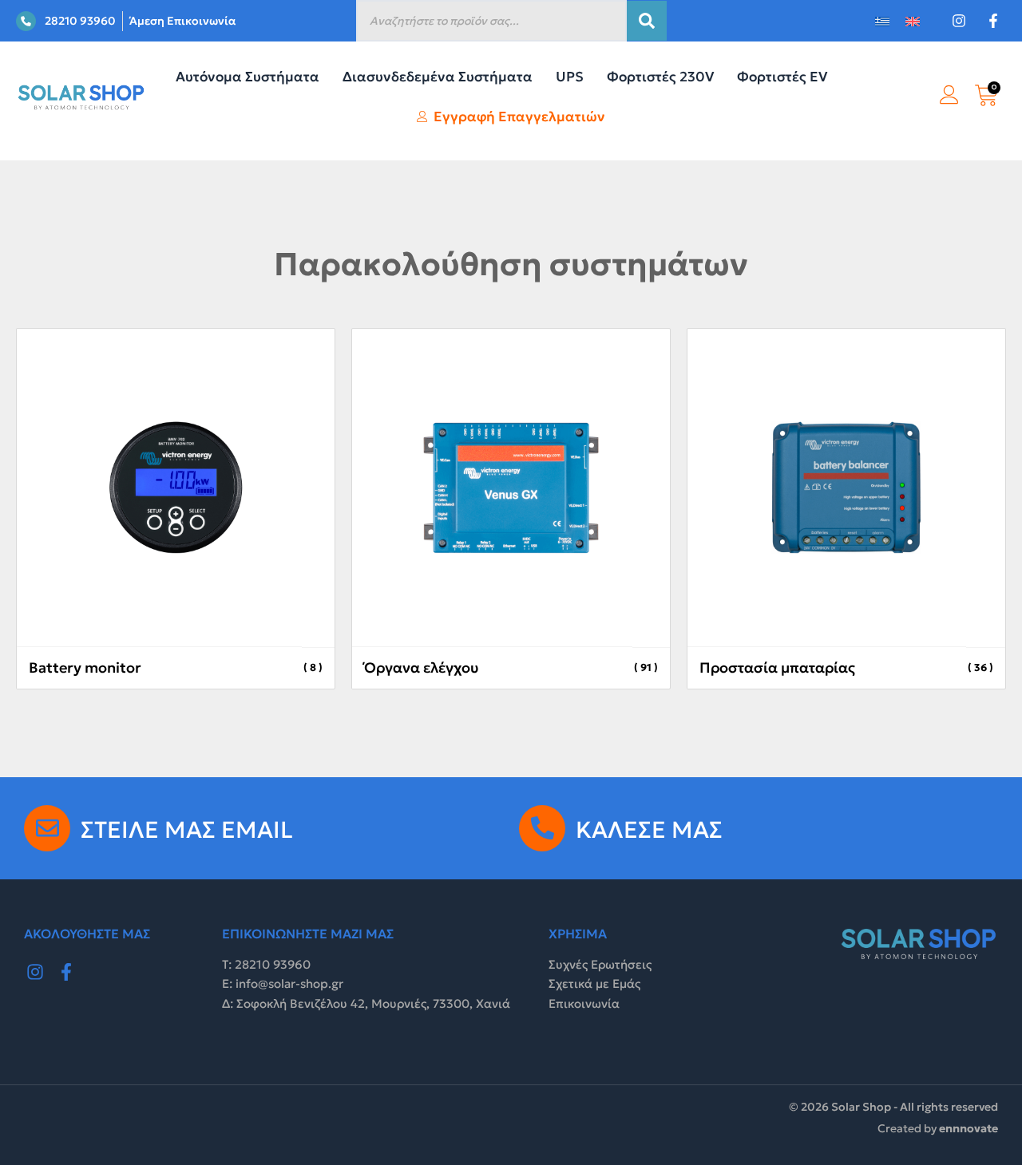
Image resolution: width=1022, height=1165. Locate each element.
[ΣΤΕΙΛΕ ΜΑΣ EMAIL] (47, 828)
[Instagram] (35, 972)
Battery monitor (85, 667)
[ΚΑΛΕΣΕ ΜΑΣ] (542, 828)
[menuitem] (882, 21)
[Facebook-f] (67, 972)
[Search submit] (647, 21)
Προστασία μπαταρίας (777, 667)
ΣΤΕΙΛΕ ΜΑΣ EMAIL (187, 830)
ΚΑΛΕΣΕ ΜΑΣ (649, 830)
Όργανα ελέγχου (421, 667)
